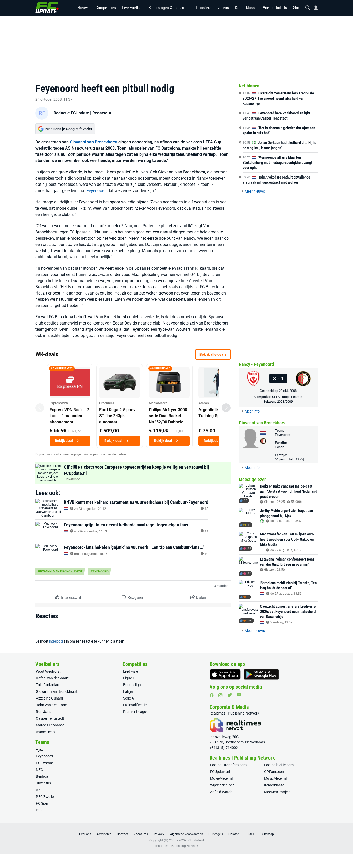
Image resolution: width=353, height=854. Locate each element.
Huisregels (215, 834)
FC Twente (44, 763)
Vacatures (141, 834)
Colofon (234, 834)
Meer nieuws (254, 191)
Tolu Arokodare (48, 685)
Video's (223, 7)
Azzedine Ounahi (49, 698)
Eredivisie (130, 671)
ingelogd (56, 641)
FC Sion (42, 803)
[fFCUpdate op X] (229, 695)
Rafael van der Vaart (52, 678)
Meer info (252, 411)
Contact (122, 834)
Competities (106, 7)
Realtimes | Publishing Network (176, 846)
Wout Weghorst (48, 671)
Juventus (43, 783)
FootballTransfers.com (228, 765)
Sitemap (268, 834)
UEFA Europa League (287, 397)
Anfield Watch (221, 792)
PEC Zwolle (45, 796)
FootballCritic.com (279, 765)
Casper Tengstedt (50, 718)
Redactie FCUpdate (71, 113)
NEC (39, 770)
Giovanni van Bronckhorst (93, 141)
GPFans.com (274, 772)
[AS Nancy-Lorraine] (253, 378)
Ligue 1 (129, 678)
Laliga (128, 691)
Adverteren (103, 834)
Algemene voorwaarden (186, 834)
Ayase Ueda (45, 732)
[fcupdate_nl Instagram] (220, 695)
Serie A (128, 698)
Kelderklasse (246, 7)
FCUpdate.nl (220, 772)
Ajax (39, 749)
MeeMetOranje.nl (277, 792)
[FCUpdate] (47, 7)
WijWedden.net (222, 785)
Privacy (159, 834)
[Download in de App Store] (225, 674)
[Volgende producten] (226, 407)
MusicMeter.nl (275, 778)
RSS (251, 834)
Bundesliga (132, 685)
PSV (39, 810)
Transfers (203, 7)
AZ (38, 790)
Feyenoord (96, 190)
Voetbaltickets (275, 7)
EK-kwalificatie (135, 705)
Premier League (135, 712)
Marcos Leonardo (50, 725)
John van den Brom (51, 705)
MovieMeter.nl (221, 778)
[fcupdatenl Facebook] (212, 695)
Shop (297, 7)
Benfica (42, 776)
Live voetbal (132, 7)
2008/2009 (285, 401)
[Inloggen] (314, 7)
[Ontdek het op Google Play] (261, 674)
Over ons (85, 834)
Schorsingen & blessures (169, 7)
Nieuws (83, 7)
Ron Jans (43, 712)
